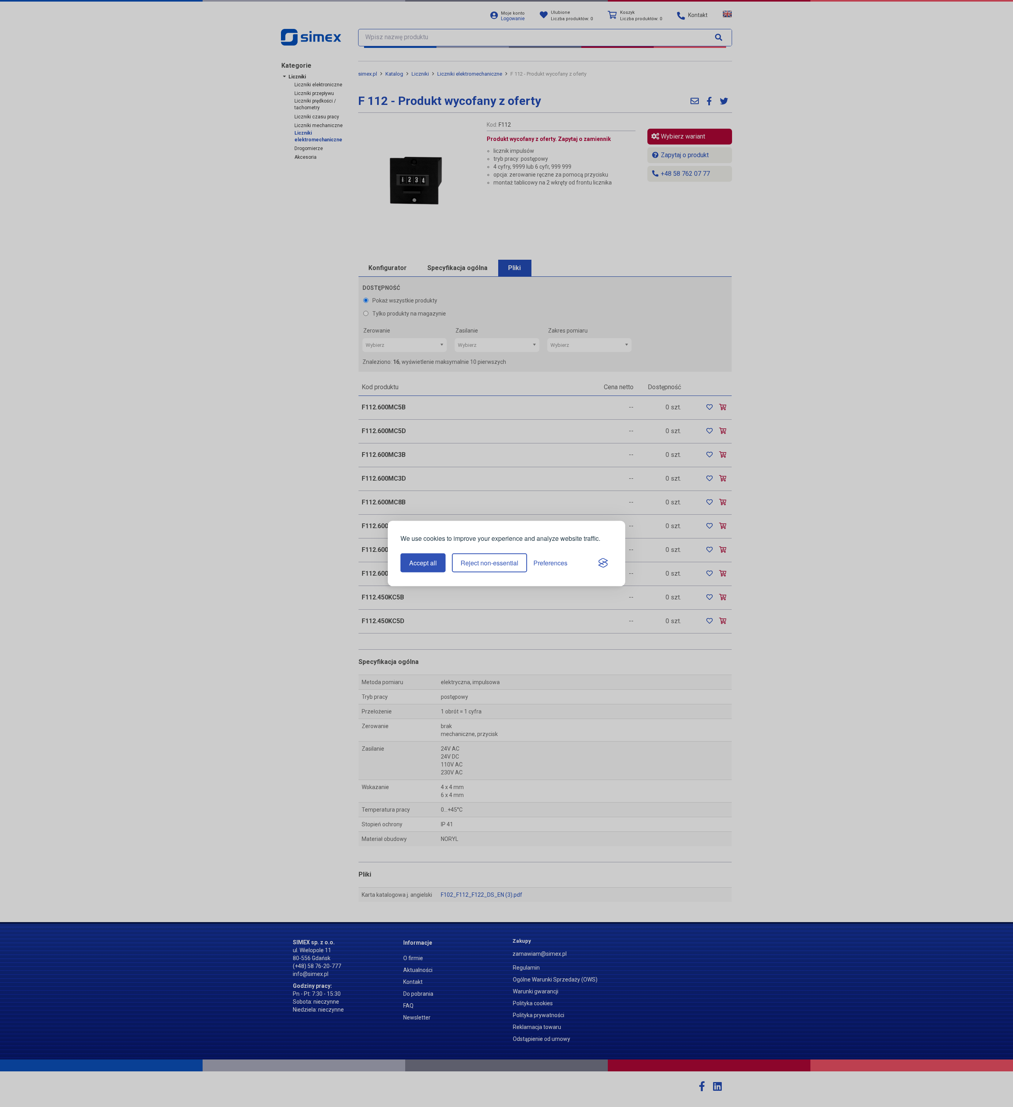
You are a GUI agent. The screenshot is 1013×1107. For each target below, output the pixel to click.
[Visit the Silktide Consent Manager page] (603, 563)
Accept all (423, 562)
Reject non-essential (489, 562)
